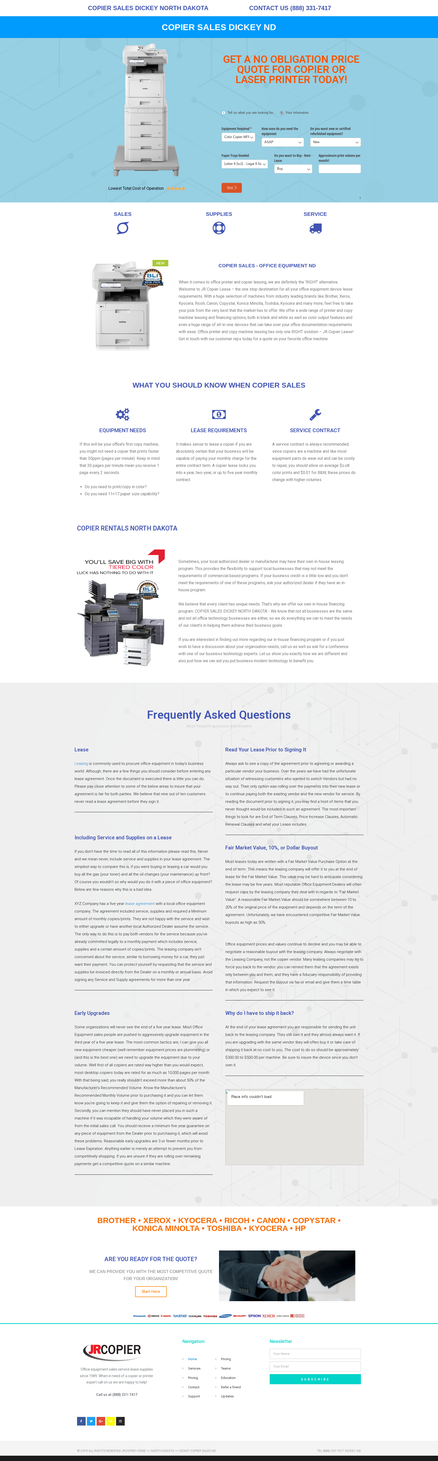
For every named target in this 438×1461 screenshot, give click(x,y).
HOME (141, 1451)
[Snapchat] (110, 1421)
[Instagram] (120, 1421)
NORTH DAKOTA (162, 1451)
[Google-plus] (101, 1421)
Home (192, 1359)
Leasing (81, 763)
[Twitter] (91, 1421)
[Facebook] (81, 1421)
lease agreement (140, 903)
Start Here (151, 1291)
